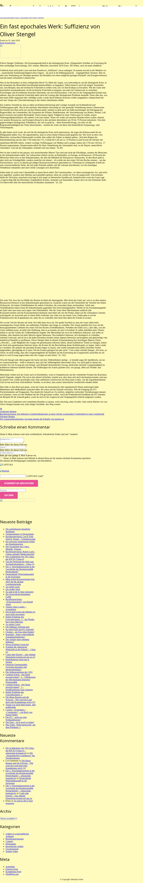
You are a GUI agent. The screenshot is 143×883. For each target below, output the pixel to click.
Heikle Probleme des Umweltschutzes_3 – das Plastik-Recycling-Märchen (20, 619)
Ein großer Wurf (13, 589)
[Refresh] (4, 471)
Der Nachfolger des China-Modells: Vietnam (17, 547)
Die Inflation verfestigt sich (17, 627)
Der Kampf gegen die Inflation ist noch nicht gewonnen (20, 613)
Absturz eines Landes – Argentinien (16, 608)
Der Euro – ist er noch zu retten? (20, 722)
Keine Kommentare (7, 43)
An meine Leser (13, 587)
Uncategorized (12, 849)
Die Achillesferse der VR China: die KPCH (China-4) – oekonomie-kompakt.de (20, 750)
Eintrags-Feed (12, 869)
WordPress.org (12, 874)
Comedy (9, 841)
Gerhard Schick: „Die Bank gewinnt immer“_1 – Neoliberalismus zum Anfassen (19, 687)
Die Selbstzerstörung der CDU (19, 672)
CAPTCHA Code (34, 476)
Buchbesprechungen (15, 839)
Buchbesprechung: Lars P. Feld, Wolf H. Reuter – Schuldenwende (20, 537)
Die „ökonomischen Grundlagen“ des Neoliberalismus (20, 755)
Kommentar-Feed (13, 871)
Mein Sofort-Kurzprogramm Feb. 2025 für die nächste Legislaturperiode (20, 581)
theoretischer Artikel (14, 846)
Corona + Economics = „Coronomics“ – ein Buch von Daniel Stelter (19, 712)
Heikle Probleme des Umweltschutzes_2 (15, 693)
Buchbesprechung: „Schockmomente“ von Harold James (19, 602)
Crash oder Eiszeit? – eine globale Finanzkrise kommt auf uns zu (19, 795)
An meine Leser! (13, 624)
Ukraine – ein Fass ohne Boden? (20, 632)
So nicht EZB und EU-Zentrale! (20, 629)
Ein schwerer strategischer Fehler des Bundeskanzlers (20, 542)
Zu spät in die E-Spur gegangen (20, 592)
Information (11, 844)
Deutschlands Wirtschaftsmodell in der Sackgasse (20, 575)
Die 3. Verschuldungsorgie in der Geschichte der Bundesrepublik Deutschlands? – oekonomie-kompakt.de (20, 774)
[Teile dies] (1, 409)
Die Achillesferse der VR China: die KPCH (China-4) (20, 557)
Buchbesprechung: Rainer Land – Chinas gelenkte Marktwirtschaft (20, 552)
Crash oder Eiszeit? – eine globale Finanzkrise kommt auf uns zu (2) (20, 655)
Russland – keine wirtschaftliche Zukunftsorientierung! (20, 635)
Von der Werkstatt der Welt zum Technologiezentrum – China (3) (20, 563)
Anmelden (10, 866)
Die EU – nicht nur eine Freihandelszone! (16, 718)
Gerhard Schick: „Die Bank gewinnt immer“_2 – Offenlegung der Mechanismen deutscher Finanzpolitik (20, 678)
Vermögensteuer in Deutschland (20, 534)
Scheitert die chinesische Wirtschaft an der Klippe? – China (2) (21, 649)
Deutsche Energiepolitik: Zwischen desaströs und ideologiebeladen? (16, 667)
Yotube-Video (12, 851)
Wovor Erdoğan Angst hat (17, 644)
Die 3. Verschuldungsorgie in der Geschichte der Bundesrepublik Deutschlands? (20, 569)
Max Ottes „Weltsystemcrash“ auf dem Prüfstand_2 (20, 726)
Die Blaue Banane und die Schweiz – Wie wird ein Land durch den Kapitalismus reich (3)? (20, 699)
